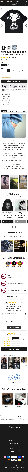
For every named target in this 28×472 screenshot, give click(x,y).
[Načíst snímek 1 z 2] (14, 43)
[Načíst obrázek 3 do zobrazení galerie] (14, 47)
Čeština (13, 451)
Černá (4, 65)
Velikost (3, 68)
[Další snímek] (16, 227)
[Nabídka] (2, 4)
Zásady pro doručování (10, 467)
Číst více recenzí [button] (14, 327)
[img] (12, 302)
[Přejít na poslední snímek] (12, 227)
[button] (22, 4)
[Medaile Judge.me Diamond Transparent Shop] (17, 377)
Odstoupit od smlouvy (14, 434)
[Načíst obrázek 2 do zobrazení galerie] (8, 47)
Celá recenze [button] (9, 321)
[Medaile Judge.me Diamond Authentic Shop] (10, 377)
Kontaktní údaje (14, 469)
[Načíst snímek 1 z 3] (15, 43)
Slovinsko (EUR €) (13, 443)
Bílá (11, 65)
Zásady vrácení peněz (19, 462)
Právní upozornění (21, 467)
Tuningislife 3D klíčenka (20, 213)
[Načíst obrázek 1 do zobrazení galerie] (3, 47)
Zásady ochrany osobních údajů (10, 465)
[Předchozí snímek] (2, 314)
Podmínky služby (22, 465)
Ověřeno (13, 382)
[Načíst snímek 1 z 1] (12, 43)
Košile (6, 406)
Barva (2, 62)
